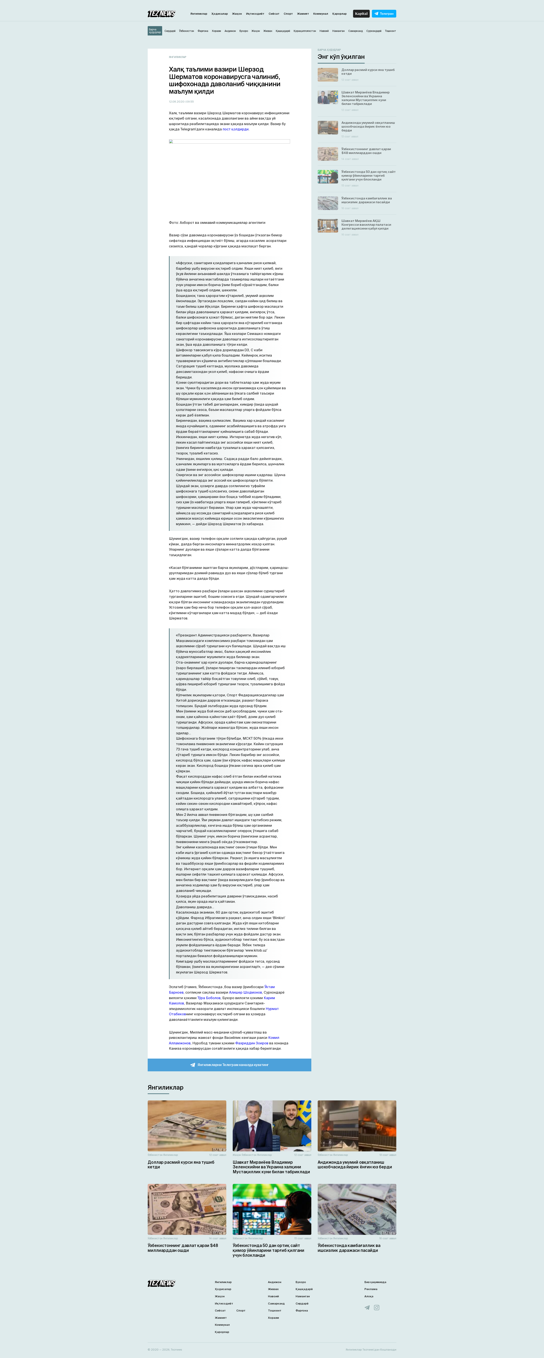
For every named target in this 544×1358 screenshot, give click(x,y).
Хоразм (273, 1317)
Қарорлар (339, 13)
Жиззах (273, 1289)
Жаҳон (237, 13)
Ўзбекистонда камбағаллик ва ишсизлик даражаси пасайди (349, 1248)
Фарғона (302, 1310)
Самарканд (276, 1303)
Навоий (273, 1296)
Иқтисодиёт (255, 13)
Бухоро (301, 1282)
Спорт (288, 13)
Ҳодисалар (219, 13)
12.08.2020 (177, 101)
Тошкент (274, 1310)
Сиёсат (274, 13)
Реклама (370, 1289)
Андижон (274, 1282)
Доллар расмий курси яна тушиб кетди (181, 1164)
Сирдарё (302, 1303)
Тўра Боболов (209, 998)
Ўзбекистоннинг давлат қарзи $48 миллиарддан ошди (183, 1248)
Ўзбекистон (155, 1155)
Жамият (303, 13)
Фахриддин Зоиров (251, 1043)
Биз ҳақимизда (375, 1282)
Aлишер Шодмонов (245, 992)
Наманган (303, 1296)
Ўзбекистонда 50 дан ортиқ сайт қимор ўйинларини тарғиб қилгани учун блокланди (268, 1250)
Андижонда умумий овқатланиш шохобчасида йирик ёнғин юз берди (355, 1164)
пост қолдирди (236, 129)
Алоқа (368, 1296)
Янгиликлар (198, 13)
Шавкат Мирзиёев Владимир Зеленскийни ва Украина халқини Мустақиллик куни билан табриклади (271, 1167)
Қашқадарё (304, 1289)
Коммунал (320, 13)
